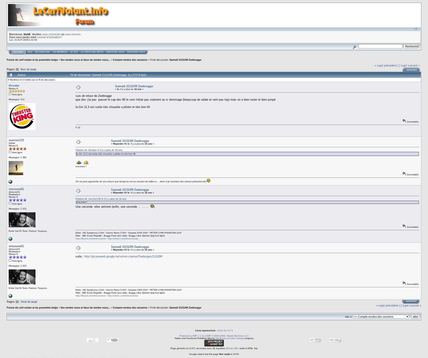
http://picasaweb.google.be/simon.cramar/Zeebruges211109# (123, 256)
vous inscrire (72, 34)
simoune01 (16, 189)
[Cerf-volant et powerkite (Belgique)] (10, 183)
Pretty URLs (233, 348)
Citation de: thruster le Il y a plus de (99, 150)
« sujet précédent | (386, 65)
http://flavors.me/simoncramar (91, 238)
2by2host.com (223, 338)
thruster (14, 85)
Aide (29, 52)
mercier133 (16, 140)
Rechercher (42, 52)
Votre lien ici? (224, 330)
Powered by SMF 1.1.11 (191, 336)
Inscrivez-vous (136, 52)
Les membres (60, 52)
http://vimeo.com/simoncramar (123, 238)
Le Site (74, 52)
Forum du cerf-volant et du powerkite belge (32, 59)
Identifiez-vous (115, 52)
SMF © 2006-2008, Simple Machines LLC (227, 336)
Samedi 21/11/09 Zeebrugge (185, 59)
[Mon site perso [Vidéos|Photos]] (10, 240)
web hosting (237, 338)
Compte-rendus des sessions (130, 59)
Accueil (18, 52)
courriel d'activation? (49, 37)
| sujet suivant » (409, 65)
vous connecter (51, 34)
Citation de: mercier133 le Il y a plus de (101, 199)
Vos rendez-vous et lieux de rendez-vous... (85, 59)
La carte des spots (92, 52)
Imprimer (411, 70)
